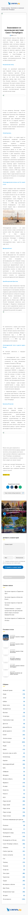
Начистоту (6, 790)
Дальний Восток (7, 727)
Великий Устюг (7, 709)
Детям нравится (7, 731)
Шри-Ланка (6, 888)
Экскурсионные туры (8, 892)
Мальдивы (6, 775)
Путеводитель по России (10, 840)
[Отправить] (23, 577)
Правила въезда (7, 829)
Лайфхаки (5, 771)
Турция (5, 881)
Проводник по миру (8, 833)
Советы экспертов (8, 855)
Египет (5, 735)
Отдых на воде (7, 812)
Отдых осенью (7, 816)
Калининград (6, 757)
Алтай (4, 698)
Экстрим (5, 895)
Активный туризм (7, 690)
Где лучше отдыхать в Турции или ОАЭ (17, 637)
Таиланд (5, 862)
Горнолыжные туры (8, 720)
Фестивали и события (9, 884)
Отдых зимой (6, 805)
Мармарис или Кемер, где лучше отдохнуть (16, 673)
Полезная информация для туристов (13, 819)
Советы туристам (7, 851)
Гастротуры (6, 716)
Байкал (5, 701)
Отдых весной (7, 801)
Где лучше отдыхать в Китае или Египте (17, 645)
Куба (4, 768)
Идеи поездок (6, 742)
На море (5, 786)
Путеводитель (7, 836)
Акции (4, 694)
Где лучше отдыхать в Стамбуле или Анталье (15, 659)
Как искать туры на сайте (10, 753)
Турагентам (6, 877)
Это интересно (7, 899)
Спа (4, 858)
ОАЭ (4, 797)
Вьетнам (5, 712)
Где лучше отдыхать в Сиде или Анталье (16, 652)
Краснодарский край (8, 764)
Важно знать (6, 705)
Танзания (5, 866)
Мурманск (5, 782)
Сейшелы (5, 847)
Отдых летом (6, 808)
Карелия (5, 760)
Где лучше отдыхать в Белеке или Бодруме (17, 666)
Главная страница (5, 8)
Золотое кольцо (7, 738)
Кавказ (5, 749)
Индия (4, 746)
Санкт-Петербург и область (10, 844)
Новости (5, 794)
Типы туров (6, 873)
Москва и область (8, 779)
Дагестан (5, 723)
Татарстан (6, 870)
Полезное (5, 825)
